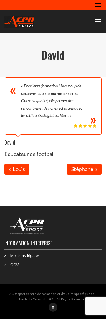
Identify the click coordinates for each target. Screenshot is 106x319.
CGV (14, 265)
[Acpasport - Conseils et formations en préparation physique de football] (19, 21)
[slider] (85, 125)
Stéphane (82, 169)
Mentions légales (25, 255)
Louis (18, 169)
